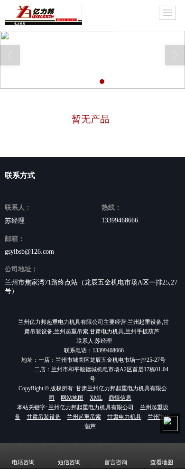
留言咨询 (115, 462)
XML (96, 398)
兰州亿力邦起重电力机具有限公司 (91, 407)
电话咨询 (23, 462)
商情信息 (120, 398)
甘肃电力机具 (124, 417)
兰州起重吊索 (84, 417)
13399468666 (120, 220)
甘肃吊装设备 (44, 417)
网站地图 (72, 398)
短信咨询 (69, 462)
